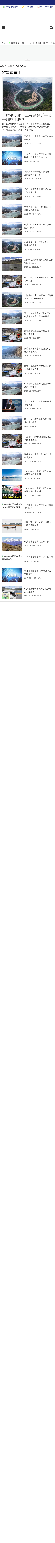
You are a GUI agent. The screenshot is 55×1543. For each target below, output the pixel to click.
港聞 (38, 43)
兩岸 (45, 43)
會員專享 (15, 43)
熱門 (31, 43)
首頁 (4, 43)
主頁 (2, 66)
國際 (52, 43)
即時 (24, 43)
